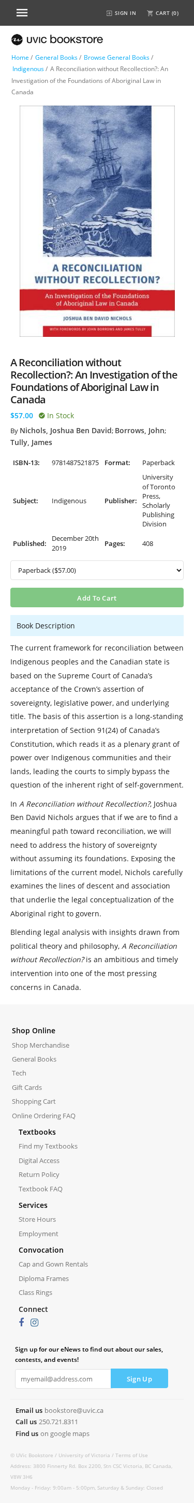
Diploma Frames (44, 1278)
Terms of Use (131, 1455)
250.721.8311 (58, 1421)
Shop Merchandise (40, 1045)
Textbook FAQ (41, 1188)
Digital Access (39, 1160)
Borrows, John (140, 430)
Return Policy (39, 1174)
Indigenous (28, 68)
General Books (56, 57)
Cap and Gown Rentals (53, 1264)
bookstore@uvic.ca (73, 1410)
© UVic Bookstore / (34, 1455)
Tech (19, 1073)
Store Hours (37, 1219)
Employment (38, 1233)
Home (20, 57)
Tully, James (31, 442)
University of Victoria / (86, 1455)
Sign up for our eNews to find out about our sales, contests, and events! (89, 1354)
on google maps (64, 1433)
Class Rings (35, 1292)
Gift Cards (27, 1087)
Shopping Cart (34, 1101)
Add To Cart (96, 598)
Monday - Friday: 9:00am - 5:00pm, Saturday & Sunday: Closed (86, 1487)
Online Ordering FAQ (44, 1115)
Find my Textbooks (48, 1146)
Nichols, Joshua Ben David (66, 430)
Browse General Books (117, 57)
